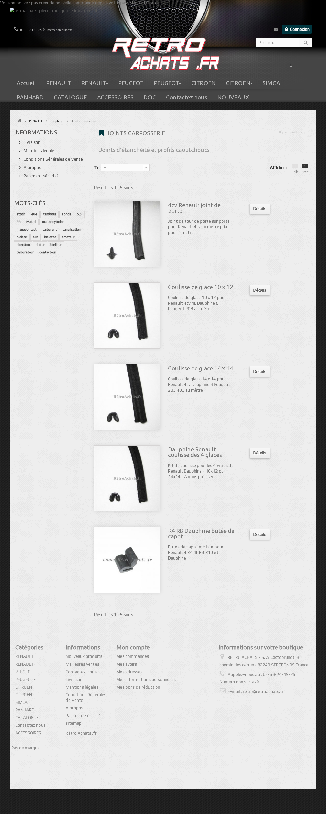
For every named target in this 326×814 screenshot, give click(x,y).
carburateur (25, 252)
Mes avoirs (126, 664)
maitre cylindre (53, 222)
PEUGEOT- (167, 83)
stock (21, 214)
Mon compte (133, 647)
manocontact (27, 229)
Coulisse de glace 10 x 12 (200, 287)
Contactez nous (186, 97)
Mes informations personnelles (146, 679)
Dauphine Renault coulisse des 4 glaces (195, 452)
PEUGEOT (131, 83)
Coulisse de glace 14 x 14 (200, 368)
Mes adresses (129, 671)
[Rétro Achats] (163, 56)
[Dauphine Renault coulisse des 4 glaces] (127, 478)
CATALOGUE (70, 97)
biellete (56, 245)
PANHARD (30, 97)
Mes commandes (132, 656)
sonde (66, 214)
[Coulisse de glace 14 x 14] (127, 397)
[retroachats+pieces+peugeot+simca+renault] (163, 16)
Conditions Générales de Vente (53, 159)
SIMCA (271, 83)
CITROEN (203, 83)
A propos (32, 167)
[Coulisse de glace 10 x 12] (127, 315)
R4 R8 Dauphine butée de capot (201, 533)
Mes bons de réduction (138, 687)
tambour (49, 214)
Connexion (299, 29)
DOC (150, 97)
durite (40, 245)
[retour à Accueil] (19, 121)
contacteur (47, 252)
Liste (305, 171)
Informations (35, 132)
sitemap (74, 723)
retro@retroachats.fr (263, 691)
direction (23, 245)
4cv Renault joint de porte (194, 207)
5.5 (79, 214)
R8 (19, 222)
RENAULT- (94, 83)
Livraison (31, 142)
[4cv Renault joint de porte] (127, 234)
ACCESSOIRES (115, 97)
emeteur (68, 237)
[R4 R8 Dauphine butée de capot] (127, 560)
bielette (50, 237)
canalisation (72, 229)
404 (34, 214)
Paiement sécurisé (41, 175)
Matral (31, 222)
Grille (295, 171)
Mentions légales (39, 150)
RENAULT (58, 83)
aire (35, 237)
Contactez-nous (276, 30)
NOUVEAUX (233, 97)
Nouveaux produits (84, 656)
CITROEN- (239, 83)
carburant (50, 229)
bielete (22, 237)
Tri (97, 167)
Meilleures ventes (82, 664)
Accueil (26, 83)
